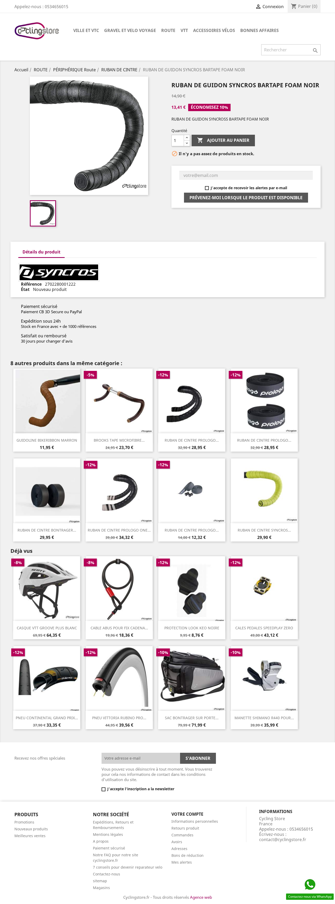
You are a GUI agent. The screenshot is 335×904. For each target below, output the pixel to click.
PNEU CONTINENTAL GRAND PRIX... (47, 717)
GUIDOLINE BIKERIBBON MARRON (46, 440)
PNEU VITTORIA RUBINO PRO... (119, 717)
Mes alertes (181, 862)
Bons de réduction (187, 855)
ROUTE (168, 30)
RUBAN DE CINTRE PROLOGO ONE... (119, 530)
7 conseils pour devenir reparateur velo (127, 867)
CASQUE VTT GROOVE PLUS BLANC (47, 627)
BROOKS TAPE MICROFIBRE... (119, 440)
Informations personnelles (194, 821)
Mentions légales (108, 834)
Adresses (179, 848)
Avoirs (176, 841)
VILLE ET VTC (86, 30)
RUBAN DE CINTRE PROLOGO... (192, 440)
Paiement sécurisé (109, 848)
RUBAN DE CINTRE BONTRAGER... (47, 530)
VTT (184, 30)
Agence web (201, 897)
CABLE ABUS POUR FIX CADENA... (119, 627)
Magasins (101, 887)
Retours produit (185, 828)
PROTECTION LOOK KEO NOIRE (191, 627)
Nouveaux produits (31, 828)
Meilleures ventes (30, 835)
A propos (101, 841)
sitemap (100, 880)
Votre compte (187, 814)
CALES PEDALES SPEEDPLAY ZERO (264, 627)
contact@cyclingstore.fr (282, 839)
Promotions (24, 822)
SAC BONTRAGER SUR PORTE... (192, 717)
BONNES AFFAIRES (259, 30)
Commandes (182, 834)
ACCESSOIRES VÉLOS (214, 30)
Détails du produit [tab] (41, 252)
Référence (32, 284)
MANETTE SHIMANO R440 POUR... (264, 717)
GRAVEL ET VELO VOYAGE (130, 30)
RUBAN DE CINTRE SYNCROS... (264, 530)
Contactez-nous (106, 873)
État (26, 289)
